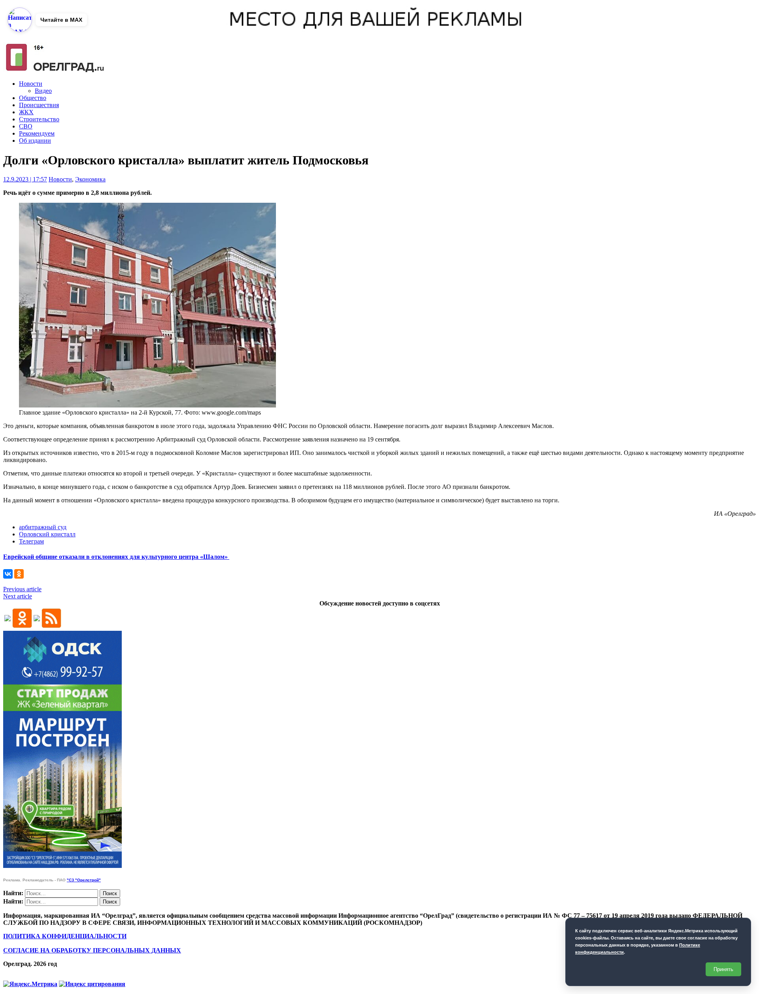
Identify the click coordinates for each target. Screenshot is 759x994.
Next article (17, 596)
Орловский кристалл (47, 534)
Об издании (35, 140)
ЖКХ (26, 112)
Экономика (90, 179)
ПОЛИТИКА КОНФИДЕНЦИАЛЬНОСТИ (64, 936)
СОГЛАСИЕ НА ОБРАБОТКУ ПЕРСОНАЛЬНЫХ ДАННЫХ (92, 950)
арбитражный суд (42, 527)
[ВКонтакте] (8, 574)
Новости (30, 83)
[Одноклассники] (19, 574)
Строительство (39, 119)
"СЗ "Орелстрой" (84, 880)
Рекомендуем (37, 133)
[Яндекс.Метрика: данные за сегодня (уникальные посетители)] (30, 984)
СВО (25, 126)
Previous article (22, 589)
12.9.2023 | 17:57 (25, 179)
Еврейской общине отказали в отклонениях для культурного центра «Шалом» (116, 556)
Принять (723, 969)
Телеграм (31, 541)
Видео (43, 90)
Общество (32, 97)
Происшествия (39, 105)
